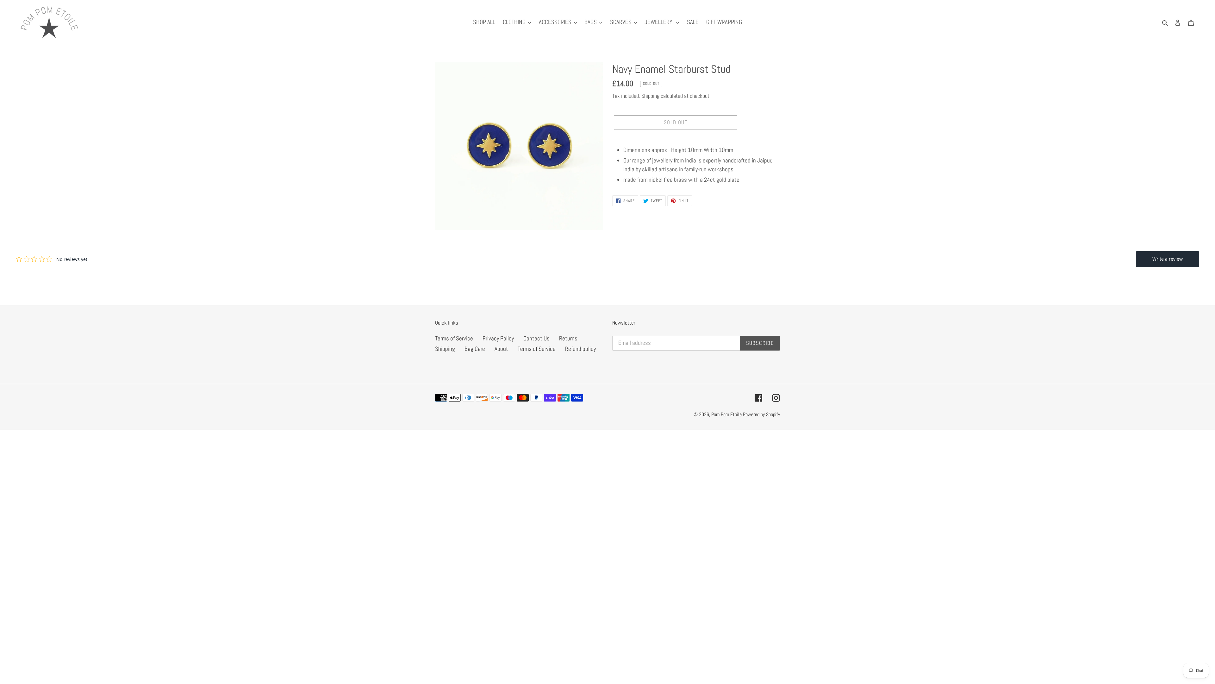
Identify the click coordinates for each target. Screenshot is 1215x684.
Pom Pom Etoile (727, 414)
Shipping (650, 95)
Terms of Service (454, 338)
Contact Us (536, 338)
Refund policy (580, 349)
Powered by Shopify (761, 414)
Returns (568, 338)
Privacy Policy (498, 338)
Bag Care (474, 349)
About (501, 349)
